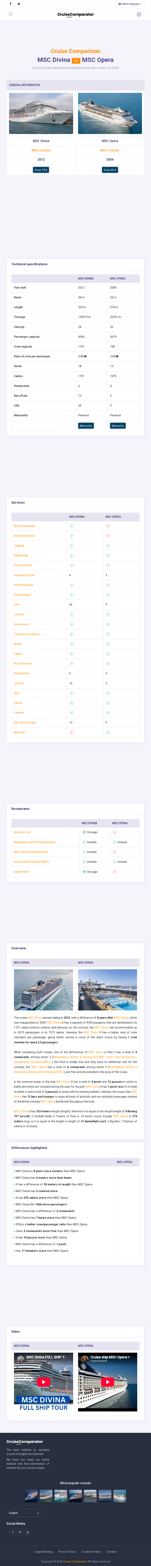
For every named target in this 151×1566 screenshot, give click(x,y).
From (41, 170)
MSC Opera (121, 1017)
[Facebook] (10, 4)
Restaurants (20, 809)
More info (41, 113)
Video (15, 1331)
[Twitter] (18, 4)
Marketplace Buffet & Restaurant (75, 1057)
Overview (18, 948)
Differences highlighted (29, 1148)
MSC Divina (35, 1017)
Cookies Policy (91, 1551)
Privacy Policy (67, 1551)
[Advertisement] (75, 228)
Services (18, 502)
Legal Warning (43, 1551)
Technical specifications (29, 264)
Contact (111, 1551)
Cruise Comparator (75, 1561)
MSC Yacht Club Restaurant (117, 1057)
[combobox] (24, 1513)
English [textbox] (13, 1512)
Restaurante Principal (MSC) (32, 1062)
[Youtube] (28, 1532)
